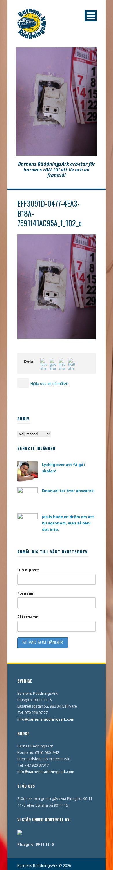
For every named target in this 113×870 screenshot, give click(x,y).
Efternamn (28, 616)
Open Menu (91, 15)
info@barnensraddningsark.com (45, 719)
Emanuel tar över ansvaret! (68, 490)
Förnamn (26, 593)
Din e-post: (28, 569)
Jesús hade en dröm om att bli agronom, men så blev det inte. (68, 523)
